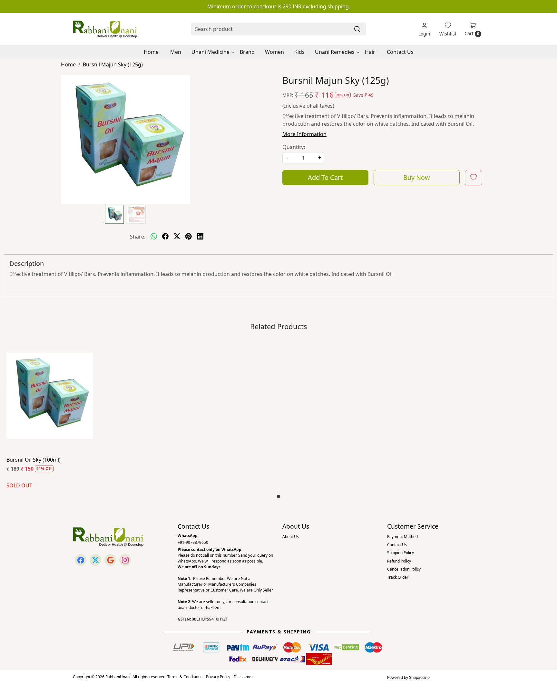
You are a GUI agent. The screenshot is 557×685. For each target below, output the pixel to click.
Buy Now (416, 177)
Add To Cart (325, 177)
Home (151, 51)
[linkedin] (200, 236)
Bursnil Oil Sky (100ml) (33, 459)
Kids (299, 51)
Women (274, 51)
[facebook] (165, 236)
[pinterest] (188, 236)
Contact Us (400, 51)
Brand (247, 51)
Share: (137, 236)
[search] (357, 29)
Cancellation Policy (404, 569)
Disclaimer (243, 677)
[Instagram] (125, 559)
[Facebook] (80, 559)
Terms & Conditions (184, 677)
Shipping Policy (400, 552)
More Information (304, 134)
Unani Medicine (210, 51)
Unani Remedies (335, 51)
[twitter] (177, 236)
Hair (370, 51)
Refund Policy (399, 561)
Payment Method (402, 536)
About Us (290, 536)
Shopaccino (419, 677)
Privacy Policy (218, 677)
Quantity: (293, 147)
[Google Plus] (110, 559)
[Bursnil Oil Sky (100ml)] (49, 395)
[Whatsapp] (154, 236)
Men (175, 51)
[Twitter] (95, 559)
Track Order (397, 577)
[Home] (105, 29)
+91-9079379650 (193, 542)
